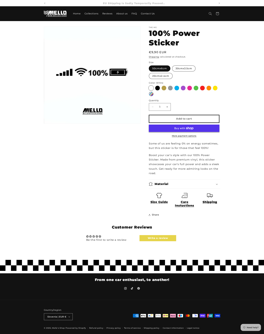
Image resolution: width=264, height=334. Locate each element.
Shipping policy (152, 328)
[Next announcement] (219, 3)
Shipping (154, 57)
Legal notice (193, 328)
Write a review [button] (158, 238)
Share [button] (155, 214)
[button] (210, 13)
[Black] (157, 88)
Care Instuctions (184, 203)
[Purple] (183, 88)
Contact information (173, 328)
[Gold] (164, 88)
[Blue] (176, 88)
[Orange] (209, 88)
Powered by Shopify (76, 328)
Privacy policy (113, 328)
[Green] (196, 88)
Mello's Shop (58, 328)
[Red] (202, 88)
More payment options (184, 136)
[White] (151, 88)
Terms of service (132, 328)
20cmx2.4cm (160, 76)
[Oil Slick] (151, 94)
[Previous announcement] (44, 3)
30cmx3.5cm (184, 68)
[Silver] (170, 88)
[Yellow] (215, 88)
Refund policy (96, 328)
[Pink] (189, 88)
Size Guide (159, 202)
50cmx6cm (159, 68)
